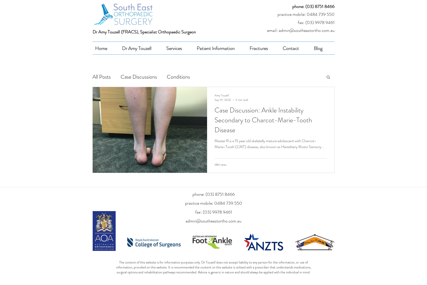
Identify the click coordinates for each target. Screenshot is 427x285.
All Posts (101, 77)
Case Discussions (139, 77)
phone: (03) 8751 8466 (313, 6)
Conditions (178, 77)
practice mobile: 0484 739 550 (306, 14)
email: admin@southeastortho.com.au (301, 30)
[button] (328, 77)
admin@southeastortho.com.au (213, 221)
